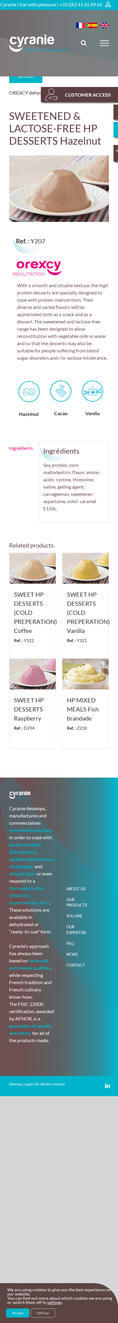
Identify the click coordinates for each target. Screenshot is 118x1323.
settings (54, 1302)
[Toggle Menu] (104, 43)
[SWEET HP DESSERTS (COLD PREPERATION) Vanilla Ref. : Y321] (85, 568)
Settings (43, 1313)
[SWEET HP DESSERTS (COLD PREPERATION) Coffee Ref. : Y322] (32, 568)
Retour (25, 76)
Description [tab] (22, 448)
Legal (28, 1084)
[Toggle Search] (84, 43)
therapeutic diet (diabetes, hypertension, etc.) (29, 895)
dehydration (22, 873)
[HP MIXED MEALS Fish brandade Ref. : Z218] (85, 674)
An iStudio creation (50, 1084)
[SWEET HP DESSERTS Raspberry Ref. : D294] (32, 674)
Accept (17, 1313)
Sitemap (15, 1084)
